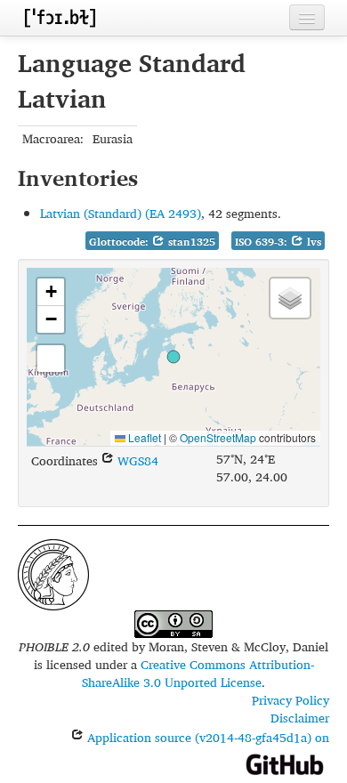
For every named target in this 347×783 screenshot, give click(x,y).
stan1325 (190, 241)
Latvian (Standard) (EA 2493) (120, 213)
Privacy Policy (290, 700)
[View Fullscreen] (50, 358)
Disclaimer (299, 717)
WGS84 (136, 460)
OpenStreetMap (218, 437)
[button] (173, 357)
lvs (312, 241)
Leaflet (143, 437)
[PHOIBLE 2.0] (59, 17)
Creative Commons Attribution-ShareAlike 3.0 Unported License (198, 673)
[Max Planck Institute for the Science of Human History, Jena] (53, 572)
